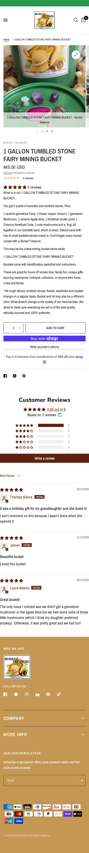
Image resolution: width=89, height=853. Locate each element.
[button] (15, 187)
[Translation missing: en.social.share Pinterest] (25, 376)
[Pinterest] (51, 694)
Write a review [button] (45, 458)
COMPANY (13, 718)
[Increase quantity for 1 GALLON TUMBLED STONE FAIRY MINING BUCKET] (19, 328)
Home (6, 39)
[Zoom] (76, 54)
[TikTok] (62, 694)
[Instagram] (30, 694)
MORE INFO (15, 734)
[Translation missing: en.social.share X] (15, 376)
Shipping (7, 173)
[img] (11, 489)
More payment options (44, 347)
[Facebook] (8, 694)
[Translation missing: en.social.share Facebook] (6, 376)
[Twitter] (19, 694)
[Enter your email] (81, 780)
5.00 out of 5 (56, 409)
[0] (83, 20)
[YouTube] (41, 695)
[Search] (76, 20)
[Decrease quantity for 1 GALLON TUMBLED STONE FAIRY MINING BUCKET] (7, 328)
